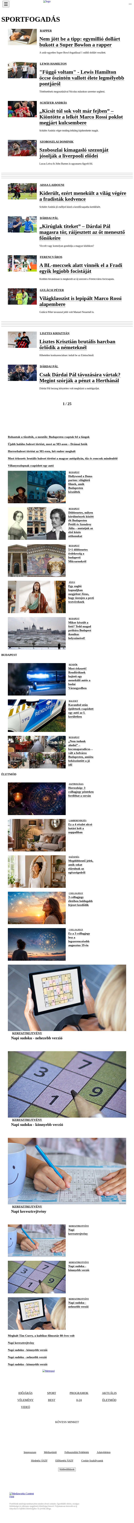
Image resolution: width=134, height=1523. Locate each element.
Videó (25, 1407)
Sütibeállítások (67, 1469)
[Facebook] (58, 1432)
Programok (79, 1393)
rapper (46, 30)
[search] (130, 4)
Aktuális (109, 1393)
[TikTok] (67, 1432)
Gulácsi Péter (52, 290)
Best (51, 1400)
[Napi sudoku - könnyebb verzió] (37, 1129)
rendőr (73, 665)
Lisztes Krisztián (54, 333)
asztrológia (76, 784)
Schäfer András (53, 102)
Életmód (109, 1400)
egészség (74, 857)
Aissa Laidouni (52, 185)
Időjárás (25, 1393)
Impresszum (30, 1452)
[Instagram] (76, 1432)
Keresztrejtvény (27, 1033)
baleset (73, 701)
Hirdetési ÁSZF (39, 1460)
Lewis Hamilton (53, 63)
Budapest (74, 472)
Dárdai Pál (49, 218)
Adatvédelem (103, 1452)
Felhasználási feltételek (77, 1452)
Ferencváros (51, 257)
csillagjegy (76, 893)
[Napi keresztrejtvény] (28, 1216)
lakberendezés (77, 820)
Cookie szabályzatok (92, 1460)
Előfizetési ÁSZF (64, 1460)
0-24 (79, 1400)
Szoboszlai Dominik (57, 141)
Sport (51, 1393)
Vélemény (25, 1400)
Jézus (72, 582)
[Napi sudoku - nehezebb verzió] (36, 1043)
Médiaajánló (50, 1452)
